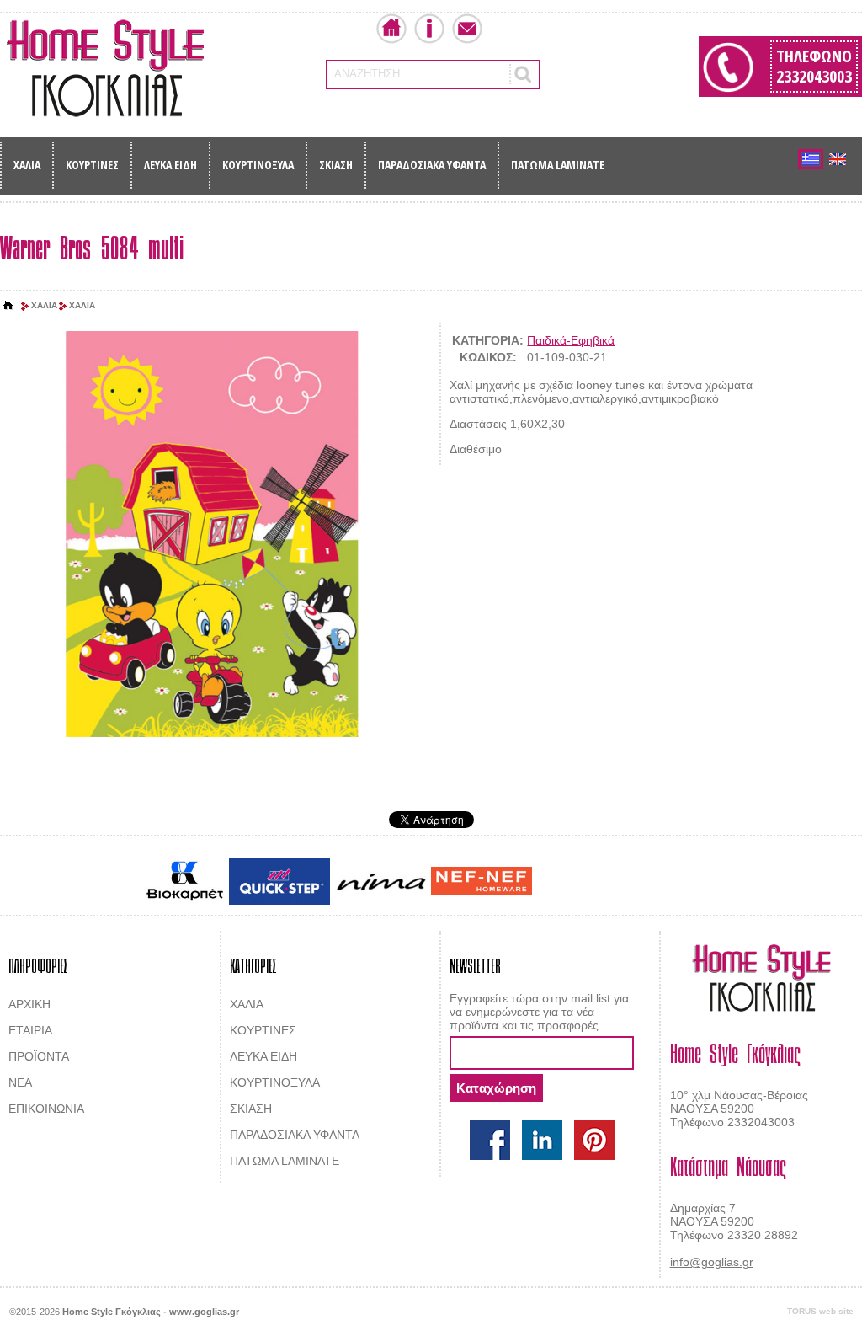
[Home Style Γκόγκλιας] (105, 68)
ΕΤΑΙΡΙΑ (30, 1030)
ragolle (703, 883)
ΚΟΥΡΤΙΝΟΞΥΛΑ (258, 165)
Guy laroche (564, 883)
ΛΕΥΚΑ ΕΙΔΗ (170, 165)
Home (391, 28)
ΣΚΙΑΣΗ (336, 165)
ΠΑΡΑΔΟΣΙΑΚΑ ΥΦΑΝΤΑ (432, 165)
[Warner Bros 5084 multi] (210, 535)
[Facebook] (490, 1140)
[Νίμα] (380, 881)
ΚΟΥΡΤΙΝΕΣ (92, 165)
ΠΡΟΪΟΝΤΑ (38, 1056)
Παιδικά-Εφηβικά (571, 340)
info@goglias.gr (711, 1262)
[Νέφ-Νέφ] (481, 881)
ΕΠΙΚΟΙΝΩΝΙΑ (46, 1108)
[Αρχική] (8, 305)
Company (429, 28)
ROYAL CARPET (641, 883)
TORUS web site (820, 1311)
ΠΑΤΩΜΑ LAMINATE (557, 165)
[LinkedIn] (542, 1140)
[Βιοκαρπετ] (185, 881)
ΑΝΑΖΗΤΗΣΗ (367, 73)
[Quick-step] (279, 881)
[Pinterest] (594, 1140)
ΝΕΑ (20, 1082)
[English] (837, 159)
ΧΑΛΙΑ (26, 165)
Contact (467, 28)
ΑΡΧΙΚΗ (29, 1004)
